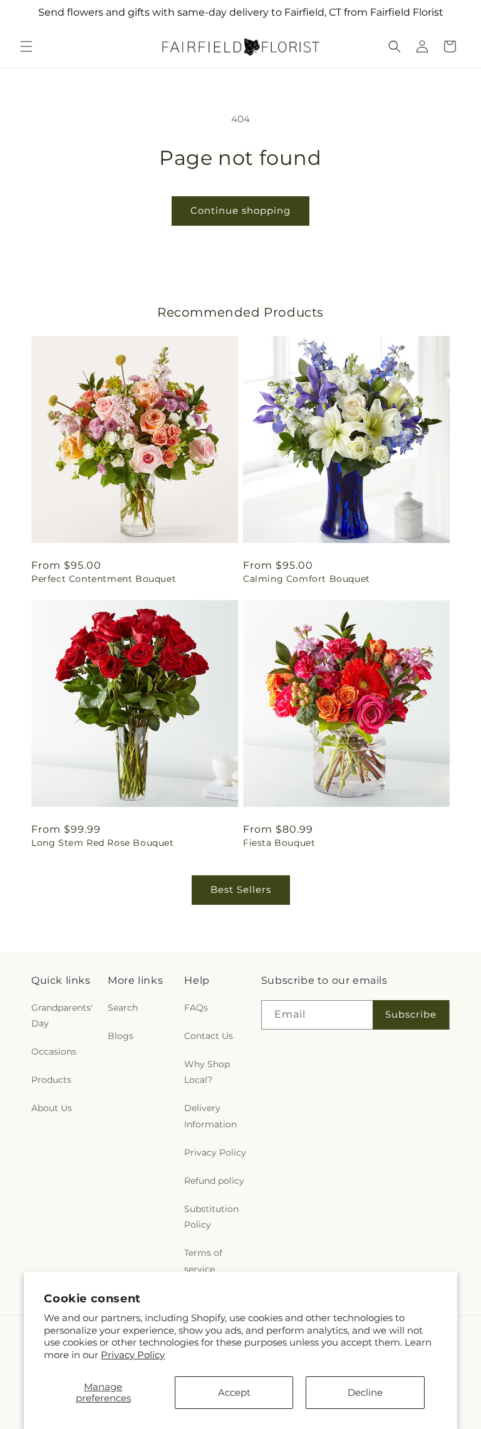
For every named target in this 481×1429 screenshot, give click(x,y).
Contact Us (208, 1035)
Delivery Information (210, 1115)
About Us (51, 1108)
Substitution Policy (211, 1216)
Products (51, 1079)
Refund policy (214, 1180)
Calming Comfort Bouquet (306, 578)
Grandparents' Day (62, 1015)
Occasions (53, 1051)
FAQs (196, 1007)
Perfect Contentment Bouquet (103, 578)
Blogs (120, 1035)
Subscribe (411, 1014)
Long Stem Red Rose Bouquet (102, 842)
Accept (234, 1392)
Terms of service (203, 1260)
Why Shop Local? (207, 1071)
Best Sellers (240, 889)
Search (123, 1007)
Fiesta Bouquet (279, 842)
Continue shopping (240, 210)
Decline (365, 1392)
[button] (26, 46)
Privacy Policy (133, 1355)
